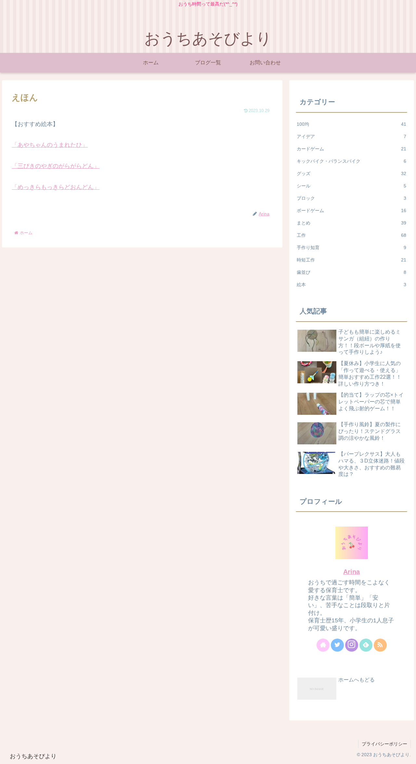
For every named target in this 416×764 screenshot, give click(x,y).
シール (352, 185)
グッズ (352, 173)
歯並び (352, 272)
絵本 (352, 284)
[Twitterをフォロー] (337, 645)
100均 (352, 124)
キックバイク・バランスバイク (352, 161)
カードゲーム (352, 148)
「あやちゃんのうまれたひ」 (50, 145)
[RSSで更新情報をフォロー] (380, 645)
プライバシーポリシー (384, 743)
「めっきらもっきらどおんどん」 (55, 187)
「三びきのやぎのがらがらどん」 (55, 166)
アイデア (352, 136)
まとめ (352, 222)
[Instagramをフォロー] (351, 645)
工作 (352, 235)
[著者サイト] (323, 645)
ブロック (352, 198)
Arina (351, 571)
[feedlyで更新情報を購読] (365, 645)
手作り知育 (352, 247)
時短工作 (352, 259)
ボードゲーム (352, 210)
